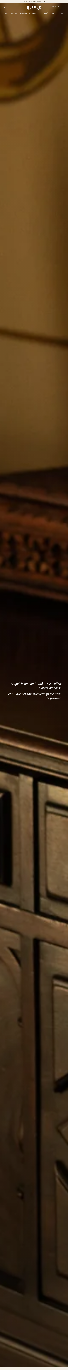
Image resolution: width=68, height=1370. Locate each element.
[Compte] (59, 7)
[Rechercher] (4, 7)
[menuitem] (61, 13)
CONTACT (53, 7)
